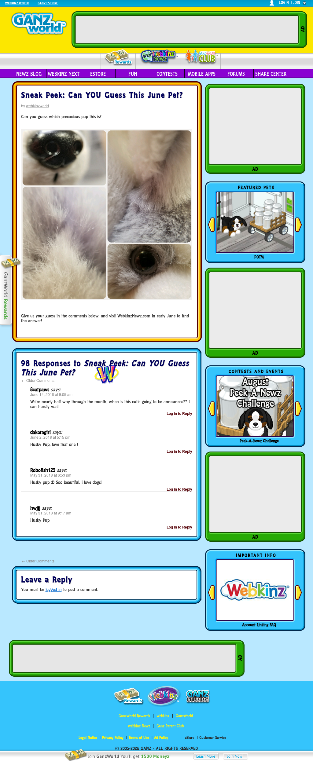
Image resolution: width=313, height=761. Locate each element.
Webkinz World (17, 3)
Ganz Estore (48, 3)
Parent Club (201, 57)
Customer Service (212, 737)
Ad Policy (161, 737)
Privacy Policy (112, 737)
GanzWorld (184, 716)
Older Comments (38, 380)
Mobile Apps (201, 74)
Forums (236, 74)
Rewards (119, 57)
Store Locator (259, 624)
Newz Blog (29, 74)
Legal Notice (88, 737)
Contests (167, 74)
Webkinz (162, 716)
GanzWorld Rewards (134, 716)
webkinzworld (37, 105)
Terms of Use (139, 737)
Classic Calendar (259, 440)
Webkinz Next (63, 74)
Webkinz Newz (158, 57)
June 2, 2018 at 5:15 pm (50, 437)
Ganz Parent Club (170, 726)
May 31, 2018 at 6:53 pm (50, 474)
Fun (132, 74)
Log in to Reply (179, 413)
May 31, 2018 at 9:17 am (50, 512)
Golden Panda (259, 256)
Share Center (270, 74)
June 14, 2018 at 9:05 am (51, 394)
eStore (98, 74)
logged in (54, 589)
